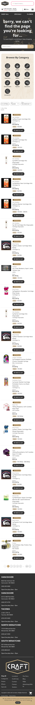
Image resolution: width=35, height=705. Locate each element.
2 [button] (11, 566)
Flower (30, 14)
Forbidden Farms (16, 380)
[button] (15, 9)
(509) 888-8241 (5, 650)
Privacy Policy (4, 695)
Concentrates (7, 86)
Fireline (14, 543)
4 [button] (17, 566)
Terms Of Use (12, 695)
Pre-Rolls (27, 69)
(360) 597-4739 (5, 602)
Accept (18, 702)
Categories (4, 678)
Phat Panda (15, 289)
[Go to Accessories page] (7, 91)
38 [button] (27, 566)
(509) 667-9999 (5, 634)
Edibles (17, 78)
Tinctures (27, 86)
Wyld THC (15, 405)
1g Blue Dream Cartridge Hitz (21, 119)
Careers (14, 684)
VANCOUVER (7, 577)
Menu (22, 102)
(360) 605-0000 (5, 586)
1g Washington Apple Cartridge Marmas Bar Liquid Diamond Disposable (22, 499)
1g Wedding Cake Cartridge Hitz (22, 183)
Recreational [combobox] (25, 104)
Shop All (5, 14)
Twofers (14, 266)
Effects (3, 684)
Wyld (13, 450)
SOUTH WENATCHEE (10, 640)
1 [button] (8, 566)
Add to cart (19, 130)
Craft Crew (15, 679)
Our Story (25, 676)
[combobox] (24, 3)
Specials (17, 14)
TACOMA (5, 609)
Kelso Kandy (15, 244)
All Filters (6, 104)
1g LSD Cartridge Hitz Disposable (22, 225)
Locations (15, 676)
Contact (14, 681)
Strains (3, 681)
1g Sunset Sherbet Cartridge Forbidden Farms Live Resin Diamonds (21, 384)
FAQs (24, 681)
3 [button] (14, 566)
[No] (31, 701)
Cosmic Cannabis (17, 357)
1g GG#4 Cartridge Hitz (19, 140)
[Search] (31, 46)
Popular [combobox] (13, 104)
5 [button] (20, 566)
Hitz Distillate (15, 117)
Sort (12, 102)
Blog (24, 679)
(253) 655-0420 (5, 618)
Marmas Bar (15, 495)
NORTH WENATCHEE (11, 625)
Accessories (7, 95)
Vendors (14, 687)
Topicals (17, 86)
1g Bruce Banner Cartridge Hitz (22, 204)
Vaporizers (7, 78)
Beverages (27, 78)
